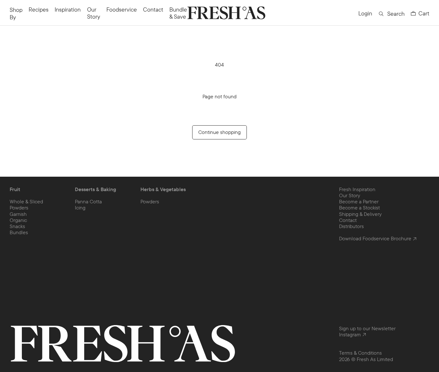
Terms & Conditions (360, 353)
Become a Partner (359, 201)
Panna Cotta (88, 201)
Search (396, 13)
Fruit (15, 189)
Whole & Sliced (26, 201)
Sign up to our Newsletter (367, 328)
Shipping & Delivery (360, 214)
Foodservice (121, 9)
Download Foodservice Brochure (375, 238)
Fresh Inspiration (357, 189)
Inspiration (68, 9)
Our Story (93, 13)
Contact (153, 9)
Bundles (19, 232)
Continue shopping (219, 132)
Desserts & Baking (95, 189)
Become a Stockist (359, 207)
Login (365, 13)
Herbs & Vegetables (163, 189)
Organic (18, 220)
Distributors (351, 226)
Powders (19, 207)
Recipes (39, 9)
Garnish (18, 214)
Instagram (350, 335)
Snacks (17, 226)
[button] (420, 13)
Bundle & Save (178, 13)
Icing (80, 207)
